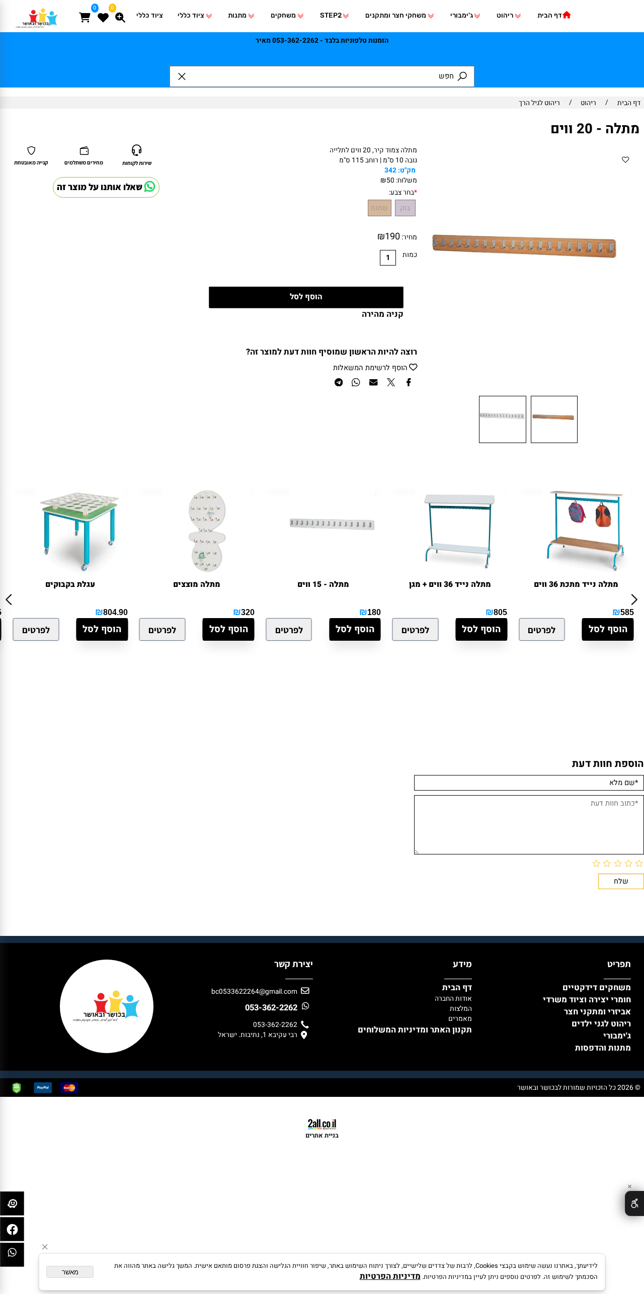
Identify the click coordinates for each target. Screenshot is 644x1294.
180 (374, 612)
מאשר (70, 1272)
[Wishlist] (103, 13)
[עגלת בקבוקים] (80, 572)
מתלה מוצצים (196, 584)
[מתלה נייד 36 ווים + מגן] (459, 572)
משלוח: (406, 181)
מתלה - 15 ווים (323, 584)
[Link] (12, 1257)
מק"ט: (407, 170)
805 (500, 612)
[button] (102, 629)
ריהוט (505, 15)
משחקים (283, 15)
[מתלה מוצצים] (207, 572)
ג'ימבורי (461, 15)
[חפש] (120, 13)
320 (248, 612)
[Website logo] (37, 28)
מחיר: (408, 237)
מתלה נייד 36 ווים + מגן (450, 584)
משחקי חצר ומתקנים (395, 15)
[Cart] (85, 13)
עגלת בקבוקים (70, 584)
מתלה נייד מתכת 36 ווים (576, 584)
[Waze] (12, 1206)
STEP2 (331, 15)
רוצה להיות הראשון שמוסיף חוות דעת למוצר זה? (331, 352)
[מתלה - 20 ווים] (554, 443)
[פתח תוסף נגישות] (634, 1203)
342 (390, 170)
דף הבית (549, 15)
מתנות (237, 15)
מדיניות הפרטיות (390, 1276)
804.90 (115, 612)
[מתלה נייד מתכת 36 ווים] (586, 572)
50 (390, 181)
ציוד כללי (191, 15)
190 (392, 236)
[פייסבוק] (12, 1232)
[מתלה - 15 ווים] (333, 572)
